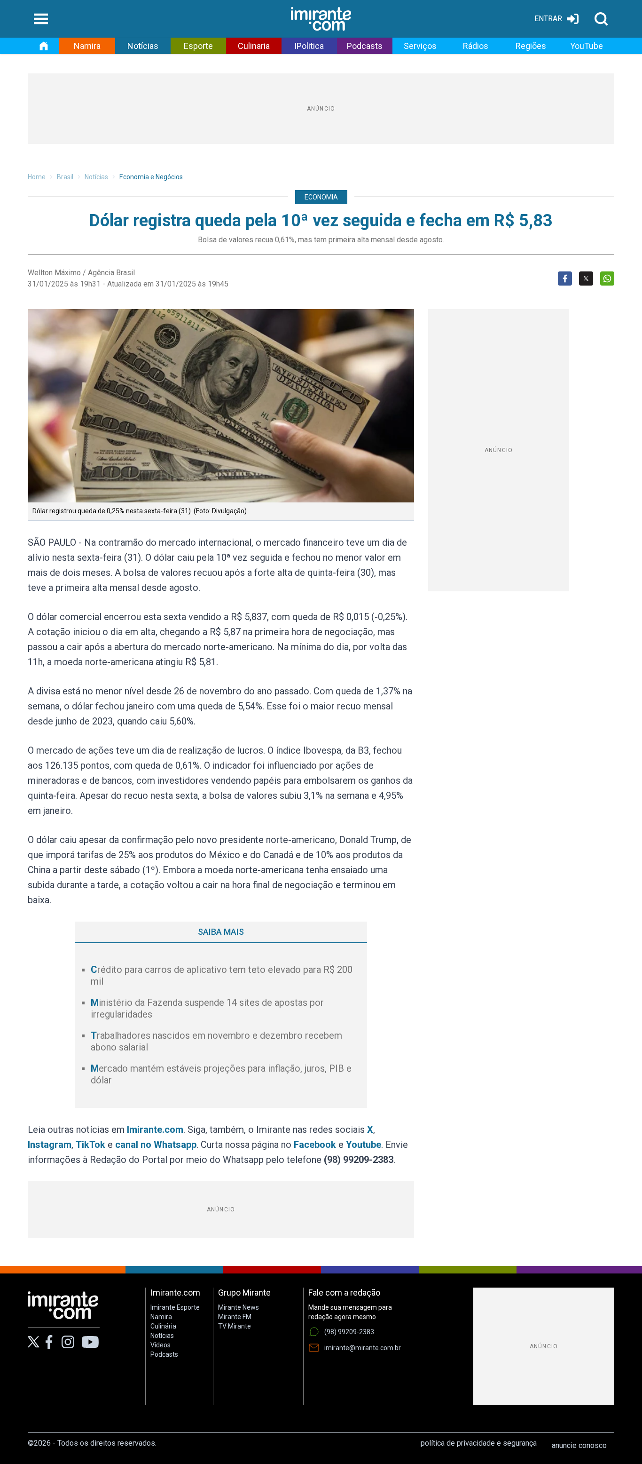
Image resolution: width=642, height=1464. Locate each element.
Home (37, 177)
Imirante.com (155, 1129)
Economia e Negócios (151, 177)
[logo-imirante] (321, 19)
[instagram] (67, 1342)
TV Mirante (234, 1326)
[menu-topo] (41, 19)
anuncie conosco (579, 1445)
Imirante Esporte (175, 1307)
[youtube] (90, 1342)
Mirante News (238, 1307)
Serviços (420, 46)
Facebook (315, 1144)
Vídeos (160, 1345)
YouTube (586, 46)
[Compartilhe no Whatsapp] (607, 278)
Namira (87, 46)
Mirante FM (234, 1317)
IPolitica (309, 46)
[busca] (601, 19)
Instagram (49, 1144)
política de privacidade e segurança (479, 1443)
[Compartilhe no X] (586, 278)
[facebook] (48, 1342)
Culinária (163, 1326)
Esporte (198, 46)
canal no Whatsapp (155, 1144)
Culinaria (254, 46)
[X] (33, 1342)
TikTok (90, 1144)
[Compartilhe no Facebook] (565, 278)
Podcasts (365, 46)
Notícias (142, 46)
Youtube (363, 1144)
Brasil (65, 177)
